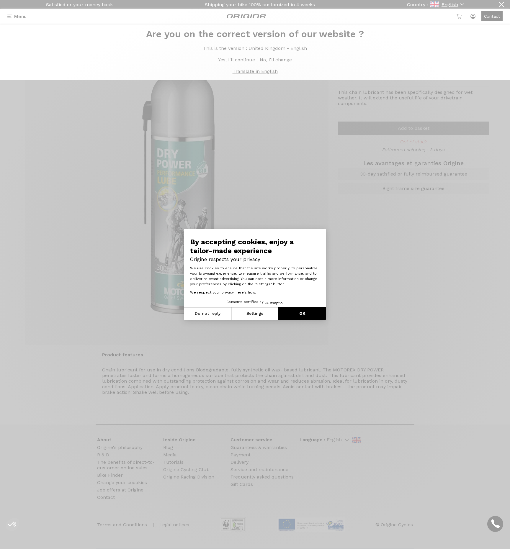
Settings (254, 313)
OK (302, 313)
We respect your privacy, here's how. (223, 292)
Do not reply (207, 313)
